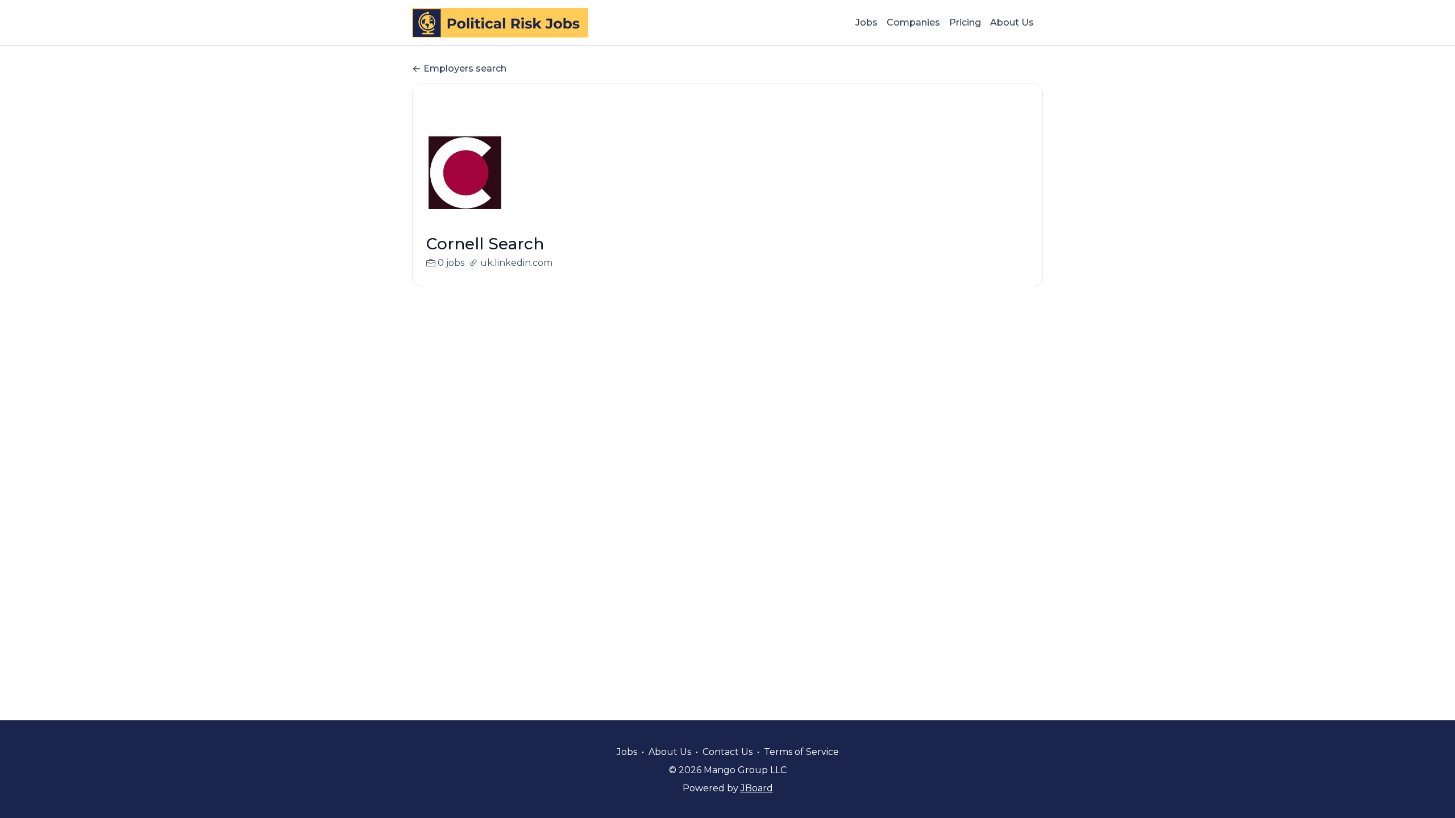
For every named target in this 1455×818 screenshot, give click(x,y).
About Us (1012, 22)
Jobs (866, 22)
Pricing (965, 22)
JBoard (757, 788)
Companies (913, 22)
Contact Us (727, 751)
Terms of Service (801, 751)
